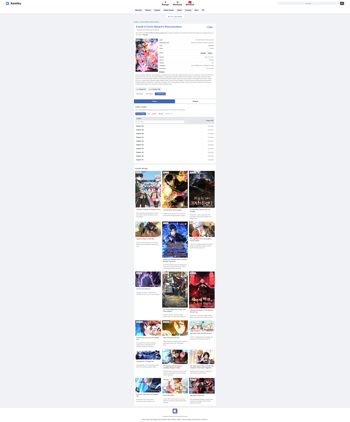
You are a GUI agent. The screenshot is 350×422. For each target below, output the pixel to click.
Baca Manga (154, 419)
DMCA (179, 419)
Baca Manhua (172, 419)
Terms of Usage (186, 419)
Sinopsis (195, 101)
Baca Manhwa (163, 419)
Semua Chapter (140, 113)
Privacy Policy (196, 419)
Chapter (154, 101)
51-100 (154, 113)
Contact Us (204, 419)
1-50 (149, 113)
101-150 (161, 113)
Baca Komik (145, 419)
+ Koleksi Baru (160, 93)
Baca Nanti (149, 93)
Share (210, 27)
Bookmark (140, 93)
